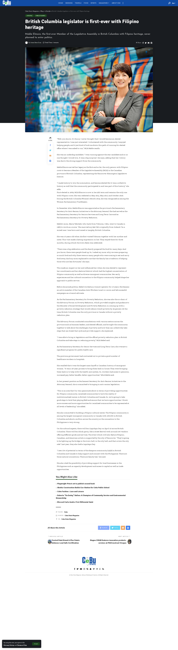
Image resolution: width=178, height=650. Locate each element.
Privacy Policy (9, 645)
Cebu (66, 512)
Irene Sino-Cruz (36, 42)
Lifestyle (29, 15)
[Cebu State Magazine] (7, 3)
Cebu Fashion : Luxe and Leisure (70, 491)
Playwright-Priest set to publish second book (76, 484)
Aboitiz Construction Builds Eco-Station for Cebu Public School (83, 487)
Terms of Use (22, 645)
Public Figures (40, 15)
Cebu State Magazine (72, 515)
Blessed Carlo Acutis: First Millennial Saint (75, 502)
